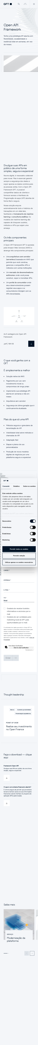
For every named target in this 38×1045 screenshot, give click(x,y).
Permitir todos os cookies (19, 549)
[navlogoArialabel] (8, 4)
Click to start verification (21, 647)
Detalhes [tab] (16, 486)
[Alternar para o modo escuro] (25, 4)
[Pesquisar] (19, 4)
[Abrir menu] (34, 4)
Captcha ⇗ (29, 650)
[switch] (33, 527)
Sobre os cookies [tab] (29, 486)
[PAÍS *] (19, 600)
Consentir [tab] (6, 486)
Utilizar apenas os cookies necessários (19, 562)
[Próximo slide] (32, 953)
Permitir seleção (19, 556)
